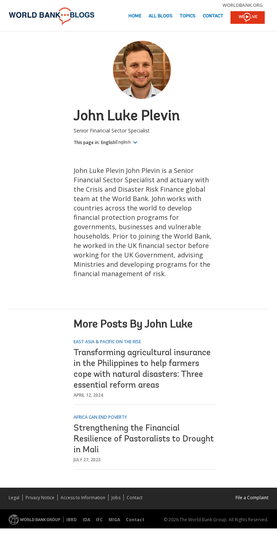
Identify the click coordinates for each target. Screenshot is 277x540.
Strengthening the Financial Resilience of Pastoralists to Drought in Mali (144, 439)
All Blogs (160, 16)
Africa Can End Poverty (100, 417)
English (108, 142)
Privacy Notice (40, 498)
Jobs (115, 498)
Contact (213, 16)
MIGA (114, 520)
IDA (86, 520)
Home (134, 16)
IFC (99, 520)
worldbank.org (243, 5)
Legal (14, 498)
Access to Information (83, 498)
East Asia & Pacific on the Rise (107, 342)
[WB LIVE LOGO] (247, 18)
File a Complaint (252, 498)
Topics (187, 16)
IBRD (71, 520)
